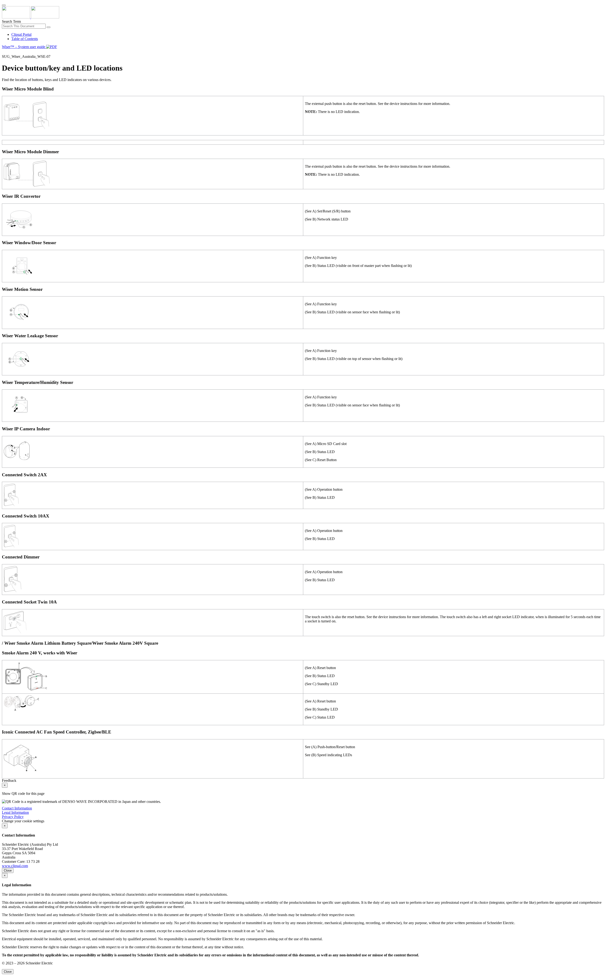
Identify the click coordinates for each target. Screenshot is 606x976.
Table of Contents (24, 39)
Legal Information (15, 812)
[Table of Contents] (4, 52)
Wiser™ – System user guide (24, 47)
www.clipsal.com (15, 866)
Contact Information (17, 808)
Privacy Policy (13, 817)
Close (8, 870)
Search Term (11, 21)
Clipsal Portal (21, 34)
